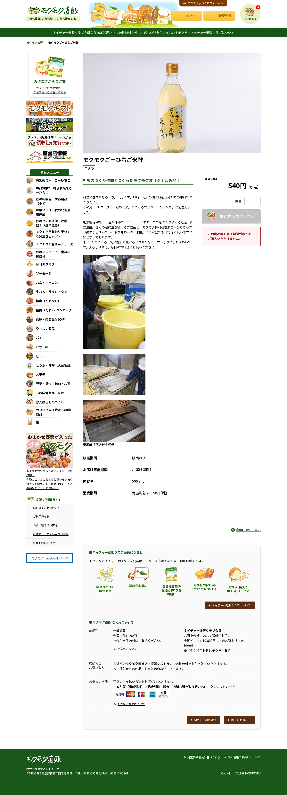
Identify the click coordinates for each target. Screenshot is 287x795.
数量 (238, 201)
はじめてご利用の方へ (46, 508)
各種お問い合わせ (44, 543)
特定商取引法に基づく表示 (203, 757)
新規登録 (225, 15)
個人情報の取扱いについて (244, 757)
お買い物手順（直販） (46, 525)
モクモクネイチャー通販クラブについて (206, 32)
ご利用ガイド (41, 516)
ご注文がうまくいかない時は (51, 534)
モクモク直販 (34, 42)
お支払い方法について (131, 704)
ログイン (192, 15)
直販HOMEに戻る (248, 529)
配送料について (127, 649)
